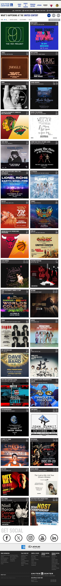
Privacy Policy (3, 574)
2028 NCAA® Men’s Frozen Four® (39, 499)
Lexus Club (33, 562)
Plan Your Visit (24, 553)
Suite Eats (54, 565)
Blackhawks (23, 20)
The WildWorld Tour (35, 322)
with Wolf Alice (4, 262)
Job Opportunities (14, 555)
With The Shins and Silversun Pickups (38, 113)
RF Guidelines (13, 558)
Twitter (18, 538)
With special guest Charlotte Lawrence (39, 470)
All (6, 20)
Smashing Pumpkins (36, 261)
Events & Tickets (35, 553)
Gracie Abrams (34, 469)
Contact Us (12, 560)
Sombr (3, 320)
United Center (9, 4)
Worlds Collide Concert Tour (7, 293)
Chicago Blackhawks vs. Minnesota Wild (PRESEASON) (11, 113)
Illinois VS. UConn (6, 439)
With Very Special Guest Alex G (37, 84)
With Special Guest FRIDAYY (36, 292)
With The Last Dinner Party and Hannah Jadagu (10, 322)
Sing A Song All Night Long (6, 174)
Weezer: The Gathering (36, 112)
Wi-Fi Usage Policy (14, 556)
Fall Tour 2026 (4, 351)
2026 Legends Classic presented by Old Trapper (41, 380)
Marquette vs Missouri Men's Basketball (39, 382)
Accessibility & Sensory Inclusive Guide (4, 562)
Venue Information (5, 553)
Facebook (7, 538)
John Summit (34, 409)
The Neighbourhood (6, 409)
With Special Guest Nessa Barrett (8, 411)
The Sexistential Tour (5, 84)
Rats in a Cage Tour (34, 262)
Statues (2, 556)
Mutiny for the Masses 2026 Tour (37, 143)
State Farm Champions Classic (9, 380)
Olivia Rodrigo (5, 261)
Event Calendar (34, 555)
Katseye (33, 320)
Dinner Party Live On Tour (6, 500)
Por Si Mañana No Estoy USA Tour (37, 24)
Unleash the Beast (34, 441)
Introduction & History (5, 555)
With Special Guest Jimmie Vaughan (38, 54)
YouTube (42, 538)
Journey (33, 201)
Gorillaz (33, 231)
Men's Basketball (5, 441)
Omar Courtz (34, 23)
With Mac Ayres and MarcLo (6, 143)
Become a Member (45, 556)
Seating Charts (24, 555)
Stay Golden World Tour (6, 470)
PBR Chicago (34, 439)
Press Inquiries (4, 559)
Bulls (30, 20)
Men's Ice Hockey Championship (37, 500)
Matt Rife (3, 469)
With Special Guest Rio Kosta (7, 54)
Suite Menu (54, 566)
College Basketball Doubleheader (8, 381)
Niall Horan (4, 499)
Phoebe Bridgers (35, 82)
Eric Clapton (34, 53)
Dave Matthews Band (6, 350)
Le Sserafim (34, 172)
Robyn (2, 82)
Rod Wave (33, 290)
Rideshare (23, 556)
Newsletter (12, 559)
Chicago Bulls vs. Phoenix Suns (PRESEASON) (10, 232)
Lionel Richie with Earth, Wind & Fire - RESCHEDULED (11, 172)
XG (31, 350)
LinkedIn (54, 538)
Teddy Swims (4, 142)
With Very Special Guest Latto (7, 203)
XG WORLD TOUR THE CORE (35, 351)
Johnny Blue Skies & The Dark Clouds (40, 142)
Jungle (3, 53)
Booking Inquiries (4, 558)
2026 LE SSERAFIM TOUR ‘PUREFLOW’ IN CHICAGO (40, 173)
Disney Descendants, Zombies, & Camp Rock (11, 291)
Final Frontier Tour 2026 (36, 203)
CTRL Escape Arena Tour (36, 411)
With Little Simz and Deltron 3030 (38, 232)
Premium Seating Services (55, 554)
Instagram (30, 538)
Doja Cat (3, 201)
